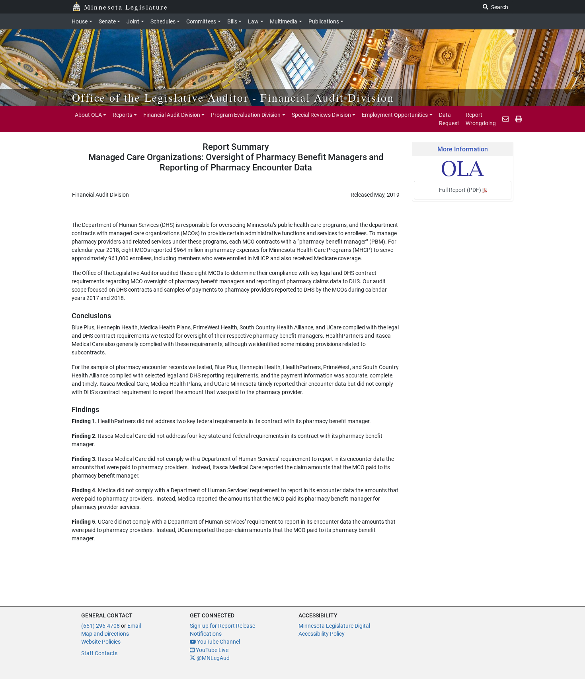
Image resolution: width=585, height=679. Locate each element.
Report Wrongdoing (481, 119)
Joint (133, 21)
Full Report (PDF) (460, 190)
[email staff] (505, 119)
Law (253, 21)
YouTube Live (211, 650)
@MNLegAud (212, 658)
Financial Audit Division (171, 115)
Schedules (163, 21)
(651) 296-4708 (100, 626)
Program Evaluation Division (246, 115)
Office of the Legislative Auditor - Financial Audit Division (233, 97)
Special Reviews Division (321, 115)
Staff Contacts (99, 653)
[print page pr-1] (518, 119)
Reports (122, 115)
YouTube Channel (218, 641)
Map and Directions (105, 634)
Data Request (449, 119)
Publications (323, 21)
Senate (107, 21)
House (80, 21)
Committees (201, 21)
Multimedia (283, 21)
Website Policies (101, 641)
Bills (232, 21)
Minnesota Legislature (126, 7)
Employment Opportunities (395, 115)
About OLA (88, 115)
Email (134, 626)
